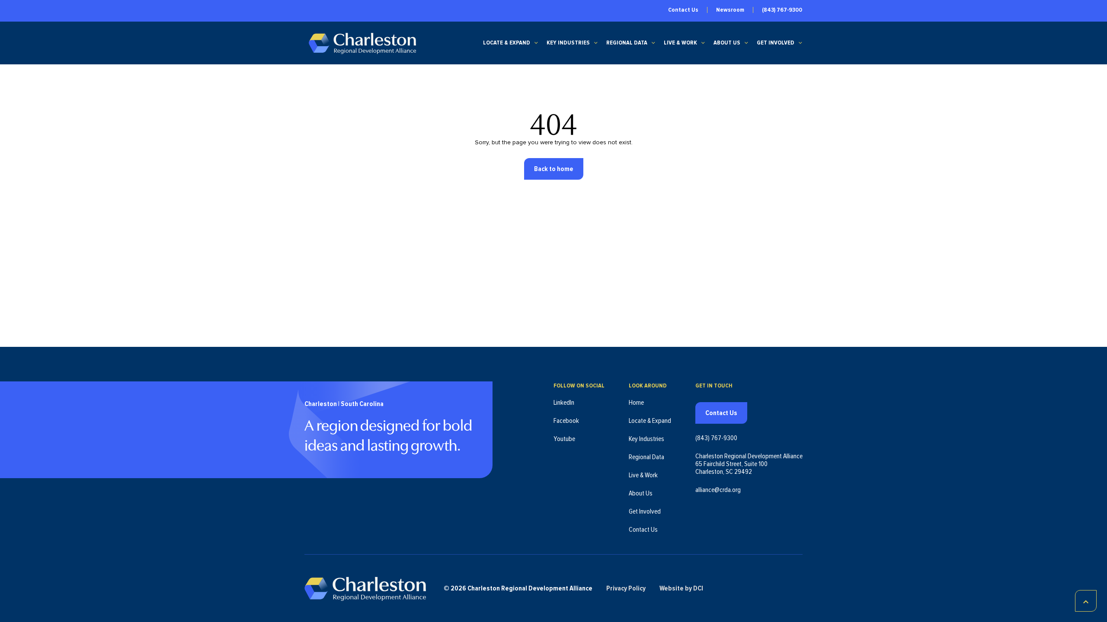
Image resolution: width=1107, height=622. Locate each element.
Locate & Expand (506, 43)
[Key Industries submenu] (596, 43)
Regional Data (626, 43)
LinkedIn (564, 402)
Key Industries (568, 43)
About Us (726, 43)
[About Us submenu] (746, 43)
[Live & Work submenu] (703, 43)
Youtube (564, 438)
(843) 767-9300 (782, 10)
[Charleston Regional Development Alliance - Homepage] (362, 43)
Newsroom (730, 10)
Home (636, 402)
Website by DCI (681, 588)
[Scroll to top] (1086, 601)
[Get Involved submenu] (800, 43)
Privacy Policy (626, 588)
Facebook (566, 420)
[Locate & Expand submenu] (536, 43)
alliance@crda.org (718, 489)
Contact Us (683, 10)
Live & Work (680, 43)
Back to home (553, 168)
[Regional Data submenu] (653, 43)
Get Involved (775, 43)
